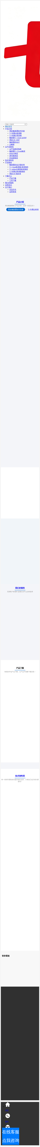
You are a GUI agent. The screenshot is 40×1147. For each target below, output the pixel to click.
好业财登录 (31, 963)
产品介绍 (8, 129)
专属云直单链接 (22, 973)
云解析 (12, 144)
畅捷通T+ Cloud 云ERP (17, 138)
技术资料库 (9, 160)
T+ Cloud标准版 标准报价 (18, 167)
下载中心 (8, 176)
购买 (19, 505)
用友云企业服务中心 (23, 983)
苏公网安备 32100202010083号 (14, 1056)
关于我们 (8, 187)
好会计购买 (13, 153)
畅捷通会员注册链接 (13, 976)
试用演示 (8, 185)
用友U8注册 (10, 979)
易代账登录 (10, 967)
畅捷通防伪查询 (22, 979)
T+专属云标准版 (15, 133)
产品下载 (12, 178)
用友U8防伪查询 (28, 976)
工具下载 (12, 180)
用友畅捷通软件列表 (17, 131)
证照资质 (12, 192)
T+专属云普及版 (15, 135)
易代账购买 (13, 156)
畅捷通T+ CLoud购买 (17, 151)
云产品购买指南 (15, 149)
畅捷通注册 (10, 983)
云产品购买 (9, 147)
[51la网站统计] (4, 1052)
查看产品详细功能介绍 (20, 576)
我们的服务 (9, 183)
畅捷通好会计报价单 (17, 165)
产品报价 (8, 162)
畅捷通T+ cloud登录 (12, 970)
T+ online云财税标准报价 (18, 169)
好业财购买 (13, 158)
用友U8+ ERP (14, 140)
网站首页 (8, 126)
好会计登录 (20, 967)
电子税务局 (10, 973)
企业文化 (12, 189)
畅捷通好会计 (14, 142)
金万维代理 (26, 970)
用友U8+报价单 (15, 174)
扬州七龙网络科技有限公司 (15, 963)
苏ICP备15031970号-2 (20, 1048)
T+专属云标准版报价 (17, 171)
